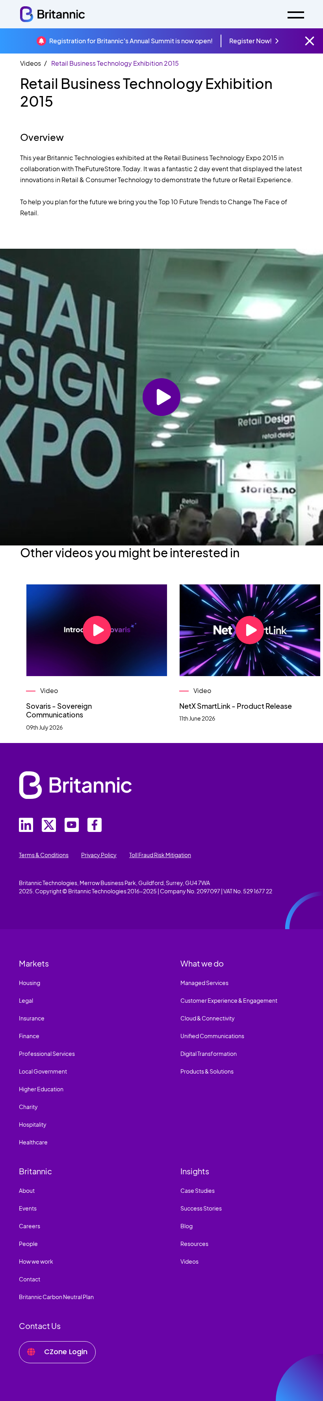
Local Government (43, 1071)
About (27, 1190)
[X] (49, 825)
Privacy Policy (99, 854)
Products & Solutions (207, 1071)
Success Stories (201, 1208)
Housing (29, 982)
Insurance (32, 1018)
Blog (186, 1225)
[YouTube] (72, 825)
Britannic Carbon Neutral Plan (56, 1296)
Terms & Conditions (44, 854)
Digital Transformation (208, 1053)
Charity (28, 1106)
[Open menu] (296, 14)
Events (28, 1208)
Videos (30, 63)
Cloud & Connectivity (207, 1018)
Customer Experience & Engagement (228, 1000)
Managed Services (204, 982)
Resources (194, 1243)
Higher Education (41, 1088)
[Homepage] (52, 14)
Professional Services (47, 1053)
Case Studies (197, 1190)
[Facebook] (94, 825)
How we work (36, 1261)
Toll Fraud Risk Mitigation (160, 854)
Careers (29, 1225)
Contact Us (40, 1326)
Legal (26, 1000)
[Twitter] (26, 825)
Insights (194, 1171)
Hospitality (32, 1124)
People (28, 1243)
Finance (29, 1035)
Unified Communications (212, 1035)
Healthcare (33, 1142)
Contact (29, 1279)
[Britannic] (75, 785)
